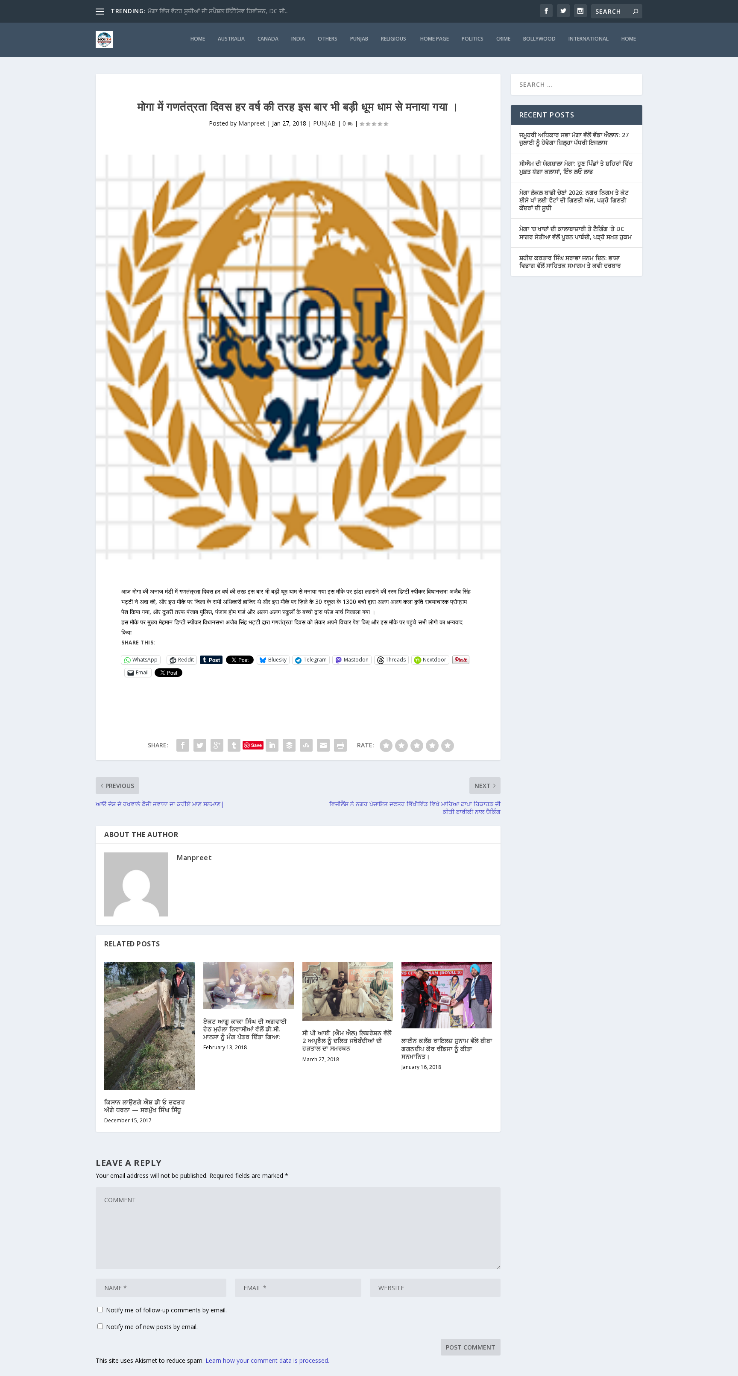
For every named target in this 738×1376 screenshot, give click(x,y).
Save (256, 745)
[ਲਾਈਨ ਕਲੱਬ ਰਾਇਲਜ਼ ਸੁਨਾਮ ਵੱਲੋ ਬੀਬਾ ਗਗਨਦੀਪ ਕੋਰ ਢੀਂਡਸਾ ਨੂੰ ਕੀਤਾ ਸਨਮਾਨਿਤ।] (446, 995)
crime (503, 38)
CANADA (268, 38)
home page (434, 38)
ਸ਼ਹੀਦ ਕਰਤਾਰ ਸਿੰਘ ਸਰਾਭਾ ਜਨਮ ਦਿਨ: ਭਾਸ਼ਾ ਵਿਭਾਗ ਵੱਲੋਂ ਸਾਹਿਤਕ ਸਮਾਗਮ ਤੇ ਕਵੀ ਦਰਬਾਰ (570, 261)
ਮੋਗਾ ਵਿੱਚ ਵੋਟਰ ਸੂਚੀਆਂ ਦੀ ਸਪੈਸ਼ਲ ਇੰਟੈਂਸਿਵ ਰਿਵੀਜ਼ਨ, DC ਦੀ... (218, 11)
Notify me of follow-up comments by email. (166, 1310)
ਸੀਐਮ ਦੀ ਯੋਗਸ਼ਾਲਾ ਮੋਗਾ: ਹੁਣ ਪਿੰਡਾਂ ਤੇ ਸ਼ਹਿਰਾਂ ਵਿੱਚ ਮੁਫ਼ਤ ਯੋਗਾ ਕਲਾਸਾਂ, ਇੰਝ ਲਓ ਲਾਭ (576, 167)
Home (628, 38)
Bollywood (539, 38)
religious (394, 38)
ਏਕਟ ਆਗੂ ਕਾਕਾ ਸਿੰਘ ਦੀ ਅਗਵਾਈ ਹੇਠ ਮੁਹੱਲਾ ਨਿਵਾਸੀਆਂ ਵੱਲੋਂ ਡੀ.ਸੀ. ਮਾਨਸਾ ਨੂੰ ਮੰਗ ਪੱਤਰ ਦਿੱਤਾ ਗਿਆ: (245, 1029)
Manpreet (251, 123)
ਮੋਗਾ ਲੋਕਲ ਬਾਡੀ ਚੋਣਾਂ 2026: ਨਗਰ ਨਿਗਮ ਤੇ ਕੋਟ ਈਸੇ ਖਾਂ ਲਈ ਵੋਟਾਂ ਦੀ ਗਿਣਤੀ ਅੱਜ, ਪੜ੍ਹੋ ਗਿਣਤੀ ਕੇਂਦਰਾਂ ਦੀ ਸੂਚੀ (574, 200)
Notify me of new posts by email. (152, 1327)
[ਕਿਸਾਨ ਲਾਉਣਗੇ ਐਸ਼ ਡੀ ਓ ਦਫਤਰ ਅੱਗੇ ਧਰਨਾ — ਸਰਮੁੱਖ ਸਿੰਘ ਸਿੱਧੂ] (149, 1026)
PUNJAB (359, 38)
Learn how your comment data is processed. (267, 1360)
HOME (197, 38)
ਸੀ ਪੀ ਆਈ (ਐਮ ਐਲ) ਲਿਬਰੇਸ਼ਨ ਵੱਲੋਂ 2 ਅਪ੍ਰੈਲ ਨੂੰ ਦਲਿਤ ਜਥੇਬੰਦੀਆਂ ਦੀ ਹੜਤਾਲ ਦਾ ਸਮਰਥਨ (347, 1040)
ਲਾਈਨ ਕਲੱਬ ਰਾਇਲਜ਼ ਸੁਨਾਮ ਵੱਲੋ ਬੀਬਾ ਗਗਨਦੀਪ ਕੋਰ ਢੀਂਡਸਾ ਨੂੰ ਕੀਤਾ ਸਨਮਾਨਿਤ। (446, 1048)
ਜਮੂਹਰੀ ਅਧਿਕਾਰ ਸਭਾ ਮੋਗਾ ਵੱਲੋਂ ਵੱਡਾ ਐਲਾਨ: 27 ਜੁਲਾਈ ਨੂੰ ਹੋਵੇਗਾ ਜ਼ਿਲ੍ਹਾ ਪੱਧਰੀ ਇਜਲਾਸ (574, 138)
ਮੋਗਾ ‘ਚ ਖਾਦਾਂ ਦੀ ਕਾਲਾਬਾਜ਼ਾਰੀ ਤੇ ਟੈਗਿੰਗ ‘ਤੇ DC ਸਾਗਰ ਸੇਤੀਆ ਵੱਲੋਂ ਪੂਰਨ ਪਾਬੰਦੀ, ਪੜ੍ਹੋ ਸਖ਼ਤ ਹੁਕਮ (575, 232)
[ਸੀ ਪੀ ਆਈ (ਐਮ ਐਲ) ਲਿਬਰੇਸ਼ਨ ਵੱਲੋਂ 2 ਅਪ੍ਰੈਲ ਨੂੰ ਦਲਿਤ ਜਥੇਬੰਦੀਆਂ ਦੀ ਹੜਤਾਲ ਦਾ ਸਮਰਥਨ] (347, 991)
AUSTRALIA (231, 38)
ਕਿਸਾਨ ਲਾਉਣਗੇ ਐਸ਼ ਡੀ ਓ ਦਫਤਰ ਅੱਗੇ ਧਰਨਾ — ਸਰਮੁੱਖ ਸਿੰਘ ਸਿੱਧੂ (144, 1106)
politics (472, 38)
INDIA (298, 38)
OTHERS (327, 38)
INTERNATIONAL (588, 38)
